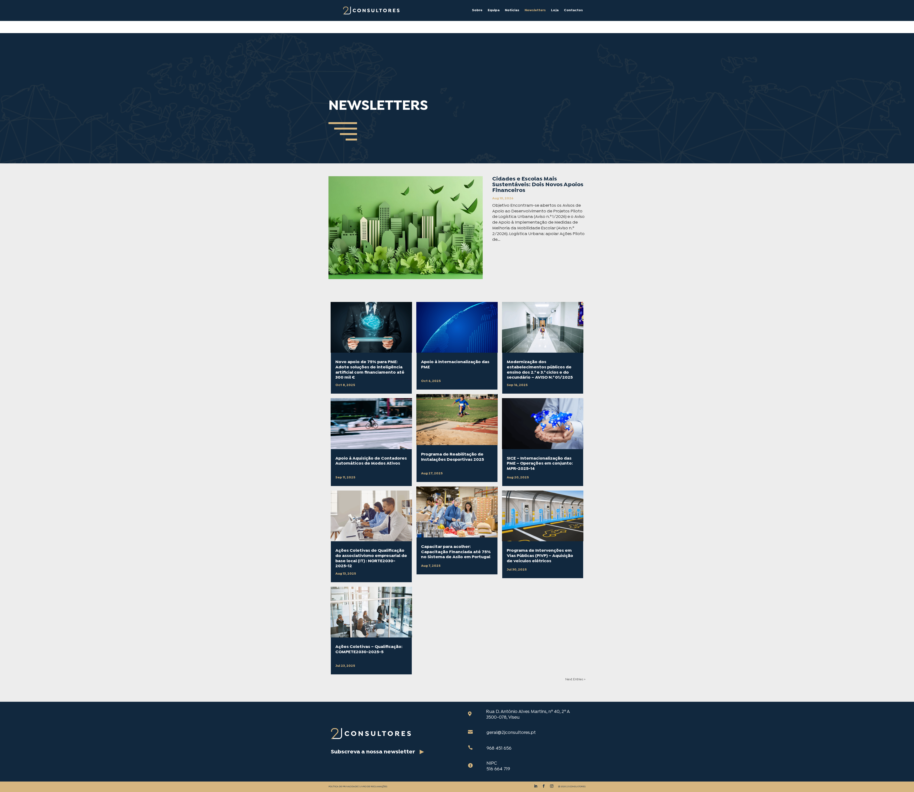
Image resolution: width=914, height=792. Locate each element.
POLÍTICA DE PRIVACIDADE (343, 786)
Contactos (573, 10)
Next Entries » (575, 679)
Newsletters (535, 10)
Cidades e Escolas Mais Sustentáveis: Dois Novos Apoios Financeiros (537, 185)
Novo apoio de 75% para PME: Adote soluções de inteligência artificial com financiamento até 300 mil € (369, 370)
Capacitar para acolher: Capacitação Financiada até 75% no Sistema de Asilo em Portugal (456, 552)
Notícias (512, 10)
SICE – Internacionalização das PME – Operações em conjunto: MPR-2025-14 (540, 463)
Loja (555, 10)
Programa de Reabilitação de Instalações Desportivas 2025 (452, 457)
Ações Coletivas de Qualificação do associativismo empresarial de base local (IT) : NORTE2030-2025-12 (371, 558)
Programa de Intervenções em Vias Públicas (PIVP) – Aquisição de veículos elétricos (540, 555)
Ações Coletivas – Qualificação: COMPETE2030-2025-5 (368, 649)
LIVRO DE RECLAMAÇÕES (373, 786)
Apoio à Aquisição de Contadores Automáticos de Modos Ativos (371, 461)
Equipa (494, 10)
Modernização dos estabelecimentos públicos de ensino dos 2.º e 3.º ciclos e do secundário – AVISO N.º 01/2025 (540, 370)
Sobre (477, 10)
